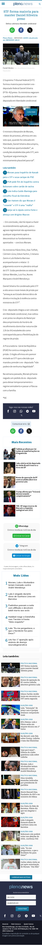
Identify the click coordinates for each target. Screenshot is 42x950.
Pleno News (23, 4)
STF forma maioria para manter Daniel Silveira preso (29, 668)
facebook (8, 411)
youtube (34, 411)
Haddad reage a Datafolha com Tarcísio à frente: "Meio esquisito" (21, 619)
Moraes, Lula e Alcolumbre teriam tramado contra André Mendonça (21, 585)
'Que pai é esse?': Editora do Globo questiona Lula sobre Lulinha (30, 753)
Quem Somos (28, 924)
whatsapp (21, 411)
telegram (27, 411)
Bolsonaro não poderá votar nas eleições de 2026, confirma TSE (30, 836)
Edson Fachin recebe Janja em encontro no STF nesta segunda (30, 696)
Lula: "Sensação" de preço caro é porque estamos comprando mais (30, 711)
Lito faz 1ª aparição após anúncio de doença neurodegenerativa (20, 642)
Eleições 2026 (27, 705)
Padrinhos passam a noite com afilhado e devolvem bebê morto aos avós (21, 608)
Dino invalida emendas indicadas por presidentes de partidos (29, 781)
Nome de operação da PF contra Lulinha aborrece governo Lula (30, 682)
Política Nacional (29, 663)
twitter (22, 415)
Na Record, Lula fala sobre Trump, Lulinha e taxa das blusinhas (30, 738)
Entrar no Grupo (22, 555)
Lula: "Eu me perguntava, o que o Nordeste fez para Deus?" (21, 631)
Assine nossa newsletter (21, 892)
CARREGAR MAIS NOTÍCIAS (21, 877)
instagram (15, 411)
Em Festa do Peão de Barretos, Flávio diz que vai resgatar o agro (30, 809)
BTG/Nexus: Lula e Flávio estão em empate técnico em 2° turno (30, 725)
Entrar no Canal (22, 536)
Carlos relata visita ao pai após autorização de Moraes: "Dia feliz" (30, 864)
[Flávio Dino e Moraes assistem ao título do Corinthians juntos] (6, 723)
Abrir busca (39, 3)
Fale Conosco (16, 924)
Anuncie (5, 924)
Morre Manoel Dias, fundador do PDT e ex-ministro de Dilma (30, 794)
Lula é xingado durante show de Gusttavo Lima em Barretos (21, 596)
